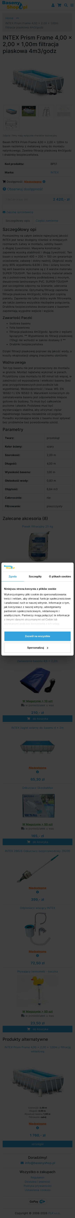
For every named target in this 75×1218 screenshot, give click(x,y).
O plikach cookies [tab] (60, 576)
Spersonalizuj (35, 647)
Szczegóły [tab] (35, 576)
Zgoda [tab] (13, 576)
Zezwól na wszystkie (37, 636)
